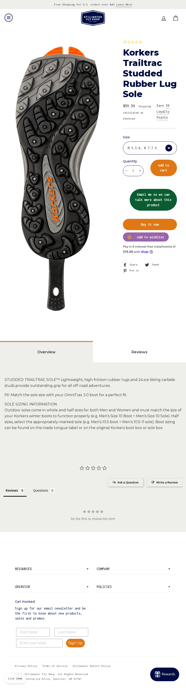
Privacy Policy (26, 665)
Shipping (144, 106)
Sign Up (75, 643)
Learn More (124, 4)
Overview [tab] (46, 352)
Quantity (130, 161)
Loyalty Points (163, 111)
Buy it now (150, 224)
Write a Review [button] (167, 482)
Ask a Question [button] (128, 482)
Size (126, 137)
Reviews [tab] (139, 352)
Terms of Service (55, 665)
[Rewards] (164, 674)
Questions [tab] (40, 490)
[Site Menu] (9, 18)
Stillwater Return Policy (92, 665)
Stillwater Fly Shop (93, 18)
